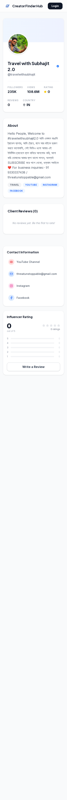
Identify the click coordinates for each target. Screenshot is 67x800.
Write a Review (33, 367)
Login (55, 5)
